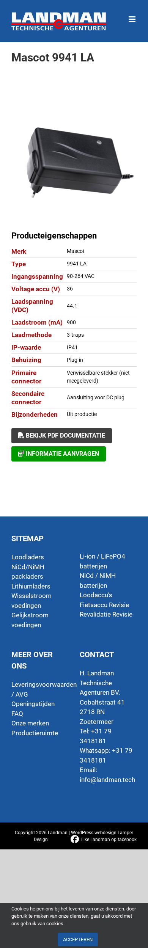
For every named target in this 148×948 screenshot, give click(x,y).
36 (70, 289)
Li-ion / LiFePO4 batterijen (102, 561)
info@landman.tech (107, 779)
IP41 (72, 347)
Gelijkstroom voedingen (30, 620)
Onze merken (30, 723)
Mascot (76, 251)
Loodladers (27, 557)
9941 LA (77, 264)
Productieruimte (34, 733)
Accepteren (78, 939)
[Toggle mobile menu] (133, 15)
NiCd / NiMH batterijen (98, 580)
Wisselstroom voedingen (31, 600)
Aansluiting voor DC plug (95, 397)
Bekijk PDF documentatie (64, 435)
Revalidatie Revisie (106, 614)
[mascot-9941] (74, 160)
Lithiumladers (30, 586)
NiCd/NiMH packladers (27, 572)
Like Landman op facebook (109, 839)
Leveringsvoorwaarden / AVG (39, 689)
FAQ (17, 713)
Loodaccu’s (96, 595)
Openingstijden (33, 704)
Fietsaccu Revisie (104, 605)
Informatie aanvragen (61, 453)
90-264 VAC (80, 276)
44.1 (72, 306)
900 (71, 322)
